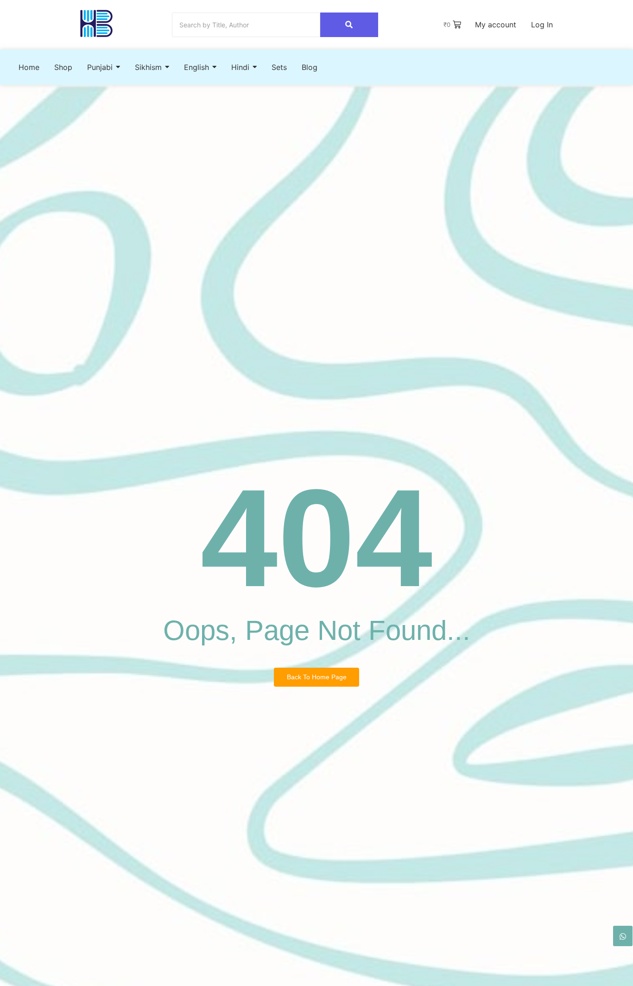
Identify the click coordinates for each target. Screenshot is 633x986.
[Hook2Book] (96, 23)
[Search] (349, 25)
